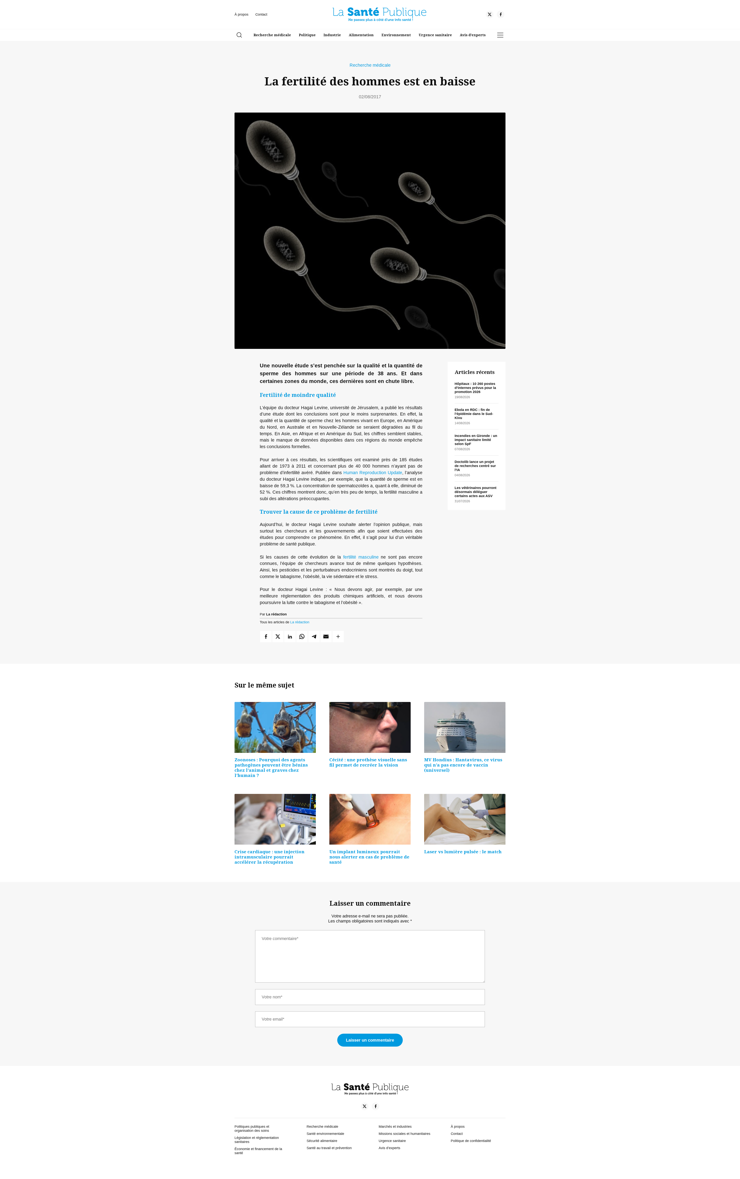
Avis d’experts (473, 35)
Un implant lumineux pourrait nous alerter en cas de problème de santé (369, 857)
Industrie (332, 35)
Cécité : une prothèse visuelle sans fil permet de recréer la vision (368, 762)
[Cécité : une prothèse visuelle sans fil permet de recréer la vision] (370, 727)
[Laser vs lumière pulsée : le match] (464, 819)
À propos (241, 14)
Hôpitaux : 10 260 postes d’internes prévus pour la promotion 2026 (475, 388)
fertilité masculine (361, 557)
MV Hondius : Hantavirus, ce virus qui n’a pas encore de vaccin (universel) (463, 765)
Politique (307, 35)
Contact (261, 14)
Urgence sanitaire (435, 35)
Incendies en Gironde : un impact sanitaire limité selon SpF (476, 440)
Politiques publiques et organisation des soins (252, 1129)
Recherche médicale (272, 35)
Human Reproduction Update (372, 472)
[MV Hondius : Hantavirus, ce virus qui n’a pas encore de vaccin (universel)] (464, 727)
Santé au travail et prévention (329, 1148)
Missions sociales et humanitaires (404, 1134)
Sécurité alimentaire (322, 1141)
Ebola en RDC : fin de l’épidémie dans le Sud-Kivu (474, 414)
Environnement (396, 35)
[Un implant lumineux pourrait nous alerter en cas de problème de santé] (370, 819)
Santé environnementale (325, 1134)
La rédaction (299, 622)
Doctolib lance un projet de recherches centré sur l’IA (475, 466)
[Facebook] (501, 15)
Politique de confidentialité (471, 1141)
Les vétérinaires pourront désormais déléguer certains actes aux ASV (475, 492)
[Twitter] (490, 15)
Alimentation (361, 35)
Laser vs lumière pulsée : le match (463, 852)
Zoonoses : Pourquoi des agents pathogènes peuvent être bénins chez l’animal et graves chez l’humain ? (271, 767)
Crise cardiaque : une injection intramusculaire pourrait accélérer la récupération (269, 857)
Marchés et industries (395, 1127)
